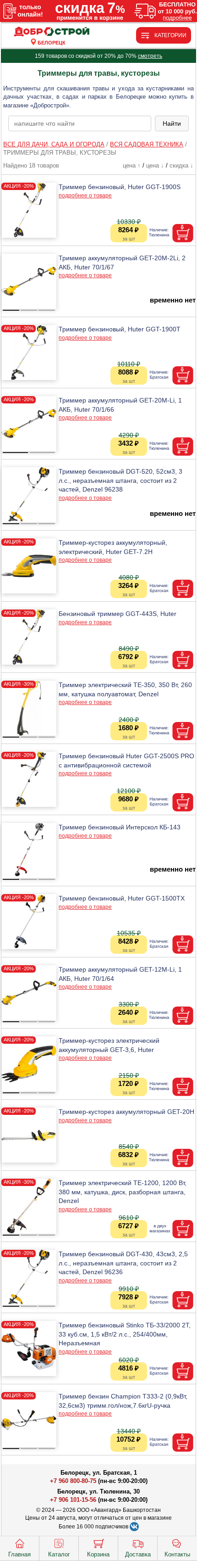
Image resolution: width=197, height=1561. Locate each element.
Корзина (98, 1554)
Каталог (59, 1554)
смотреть (150, 56)
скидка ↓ (181, 165)
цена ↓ (155, 165)
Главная (19, 1554)
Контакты (177, 1554)
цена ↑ (132, 165)
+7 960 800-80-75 (73, 1480)
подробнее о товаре (85, 195)
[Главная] (51, 32)
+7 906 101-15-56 (73, 1499)
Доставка (138, 1554)
